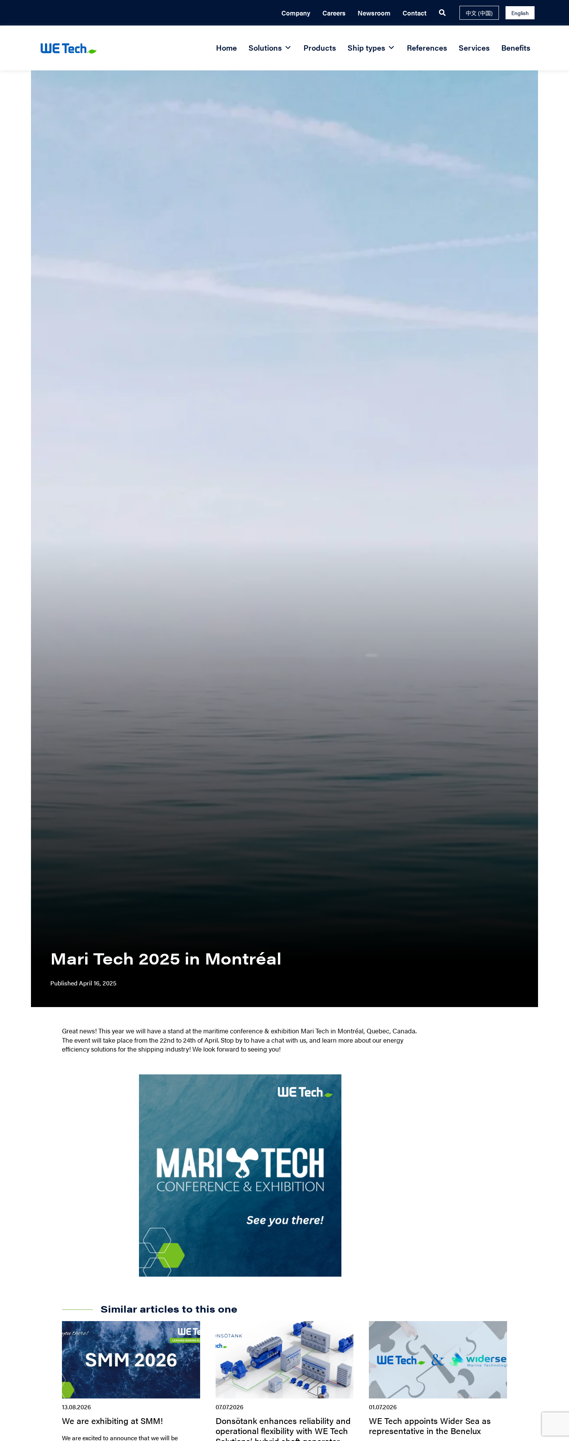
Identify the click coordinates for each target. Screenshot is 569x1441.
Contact (415, 12)
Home (226, 47)
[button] (442, 13)
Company (295, 12)
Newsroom (374, 12)
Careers (334, 12)
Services (474, 47)
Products (319, 47)
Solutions (265, 47)
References (427, 47)
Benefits (515, 47)
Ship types (366, 47)
